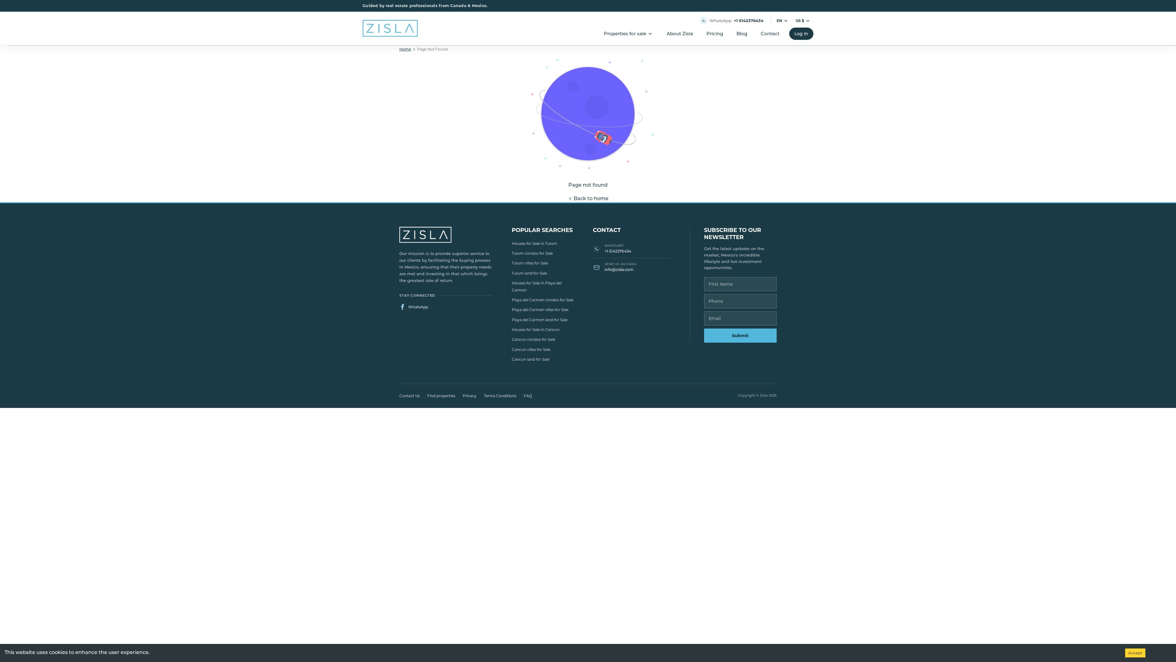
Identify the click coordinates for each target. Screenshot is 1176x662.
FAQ (528, 396)
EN (779, 20)
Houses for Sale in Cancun (536, 329)
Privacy (470, 396)
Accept (1135, 652)
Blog (742, 33)
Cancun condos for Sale (533, 339)
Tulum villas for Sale (530, 263)
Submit (740, 335)
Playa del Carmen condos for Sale (542, 300)
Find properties (441, 396)
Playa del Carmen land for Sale (539, 320)
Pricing (715, 33)
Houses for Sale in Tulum (534, 243)
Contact (770, 33)
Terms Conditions (500, 396)
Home (405, 49)
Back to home (591, 198)
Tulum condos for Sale (532, 253)
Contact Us (409, 396)
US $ (800, 20)
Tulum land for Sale (529, 273)
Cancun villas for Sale (531, 349)
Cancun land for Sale (530, 359)
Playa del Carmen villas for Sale (540, 309)
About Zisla (680, 33)
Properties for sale (625, 33)
